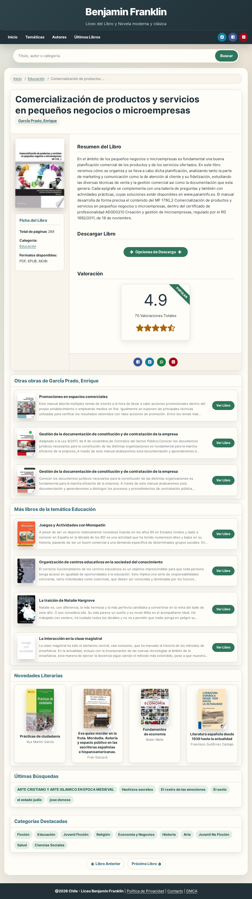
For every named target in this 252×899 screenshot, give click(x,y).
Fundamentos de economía (154, 731)
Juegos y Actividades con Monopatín (72, 525)
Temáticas (34, 37)
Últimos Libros (87, 37)
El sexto (220, 789)
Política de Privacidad (145, 891)
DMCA (191, 891)
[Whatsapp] (161, 362)
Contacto (175, 891)
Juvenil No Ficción (214, 834)
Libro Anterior (107, 863)
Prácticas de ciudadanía (40, 736)
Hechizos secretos (137, 789)
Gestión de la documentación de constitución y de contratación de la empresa (108, 434)
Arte (187, 834)
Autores (59, 37)
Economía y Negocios (136, 834)
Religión (103, 834)
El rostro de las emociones (183, 789)
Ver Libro (223, 405)
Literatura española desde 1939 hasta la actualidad (212, 736)
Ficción (23, 834)
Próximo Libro (144, 863)
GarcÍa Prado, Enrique (37, 120)
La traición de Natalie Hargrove (67, 600)
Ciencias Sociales (49, 845)
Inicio (12, 37)
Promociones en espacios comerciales (73, 396)
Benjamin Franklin (126, 12)
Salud (22, 845)
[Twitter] (222, 37)
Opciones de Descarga (155, 252)
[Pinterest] (243, 37)
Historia (169, 834)
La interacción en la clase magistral (70, 638)
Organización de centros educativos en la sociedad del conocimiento (101, 562)
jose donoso (60, 800)
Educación (36, 79)
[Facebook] (232, 37)
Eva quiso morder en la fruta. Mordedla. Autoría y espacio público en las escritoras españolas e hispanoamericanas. (97, 742)
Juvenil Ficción (76, 834)
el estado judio (29, 800)
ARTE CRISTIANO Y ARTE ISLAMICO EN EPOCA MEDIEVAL (65, 789)
